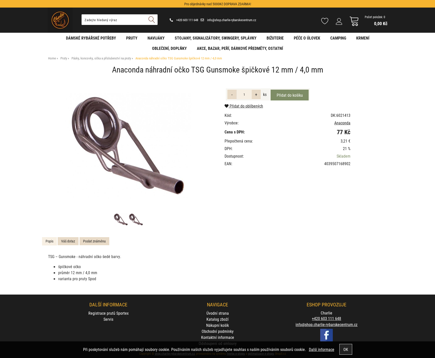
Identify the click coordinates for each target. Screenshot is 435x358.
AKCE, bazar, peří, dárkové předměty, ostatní (240, 48)
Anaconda (342, 122)
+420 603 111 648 (186, 20)
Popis (49, 241)
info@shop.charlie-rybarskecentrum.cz (231, 20)
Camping (338, 38)
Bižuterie (275, 38)
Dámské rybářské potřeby (91, 38)
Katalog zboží (217, 319)
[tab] (49, 241)
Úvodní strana (217, 313)
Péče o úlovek (307, 38)
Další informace (321, 349)
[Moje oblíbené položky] (324, 21)
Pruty (131, 38)
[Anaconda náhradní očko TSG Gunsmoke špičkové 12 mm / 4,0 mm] (128, 146)
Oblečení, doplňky (169, 48)
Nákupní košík (217, 325)
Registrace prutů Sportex (108, 313)
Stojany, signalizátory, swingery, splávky (216, 38)
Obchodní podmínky (218, 331)
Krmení (362, 38)
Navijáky (156, 38)
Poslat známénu (94, 241)
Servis (108, 319)
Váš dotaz (68, 241)
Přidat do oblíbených (246, 106)
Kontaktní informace (217, 337)
